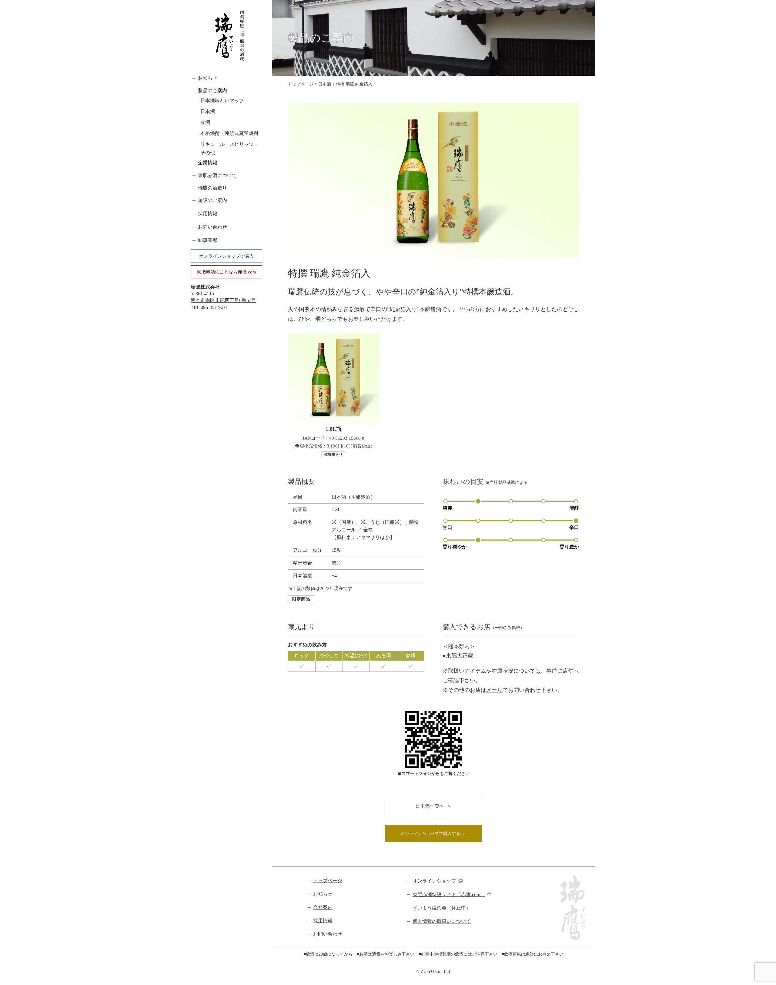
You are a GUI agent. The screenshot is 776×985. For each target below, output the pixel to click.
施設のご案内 (212, 200)
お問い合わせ (212, 226)
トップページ (300, 84)
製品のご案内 (212, 90)
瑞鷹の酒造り (212, 187)
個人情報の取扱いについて (442, 921)
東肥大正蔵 (459, 656)
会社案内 (323, 907)
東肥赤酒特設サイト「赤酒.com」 (449, 894)
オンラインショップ (434, 880)
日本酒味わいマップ (222, 100)
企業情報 (207, 162)
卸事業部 (207, 240)
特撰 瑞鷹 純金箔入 (354, 84)
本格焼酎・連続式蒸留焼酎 (229, 133)
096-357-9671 (214, 307)
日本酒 (207, 111)
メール (494, 690)
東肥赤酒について (217, 175)
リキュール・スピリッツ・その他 (229, 148)
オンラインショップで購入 (226, 256)
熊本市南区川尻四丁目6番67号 (223, 300)
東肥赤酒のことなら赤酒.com (226, 272)
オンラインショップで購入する (430, 833)
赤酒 (205, 122)
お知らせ (207, 78)
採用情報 (207, 213)
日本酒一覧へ (429, 806)
